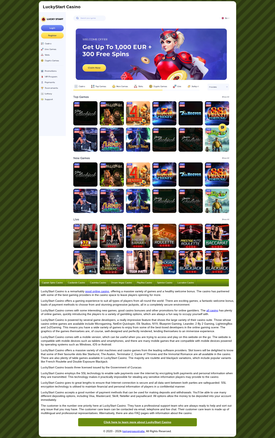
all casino (212, 310)
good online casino (97, 291)
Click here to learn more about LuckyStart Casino (137, 422)
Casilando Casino (76, 282)
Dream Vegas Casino (121, 282)
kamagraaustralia (133, 431)
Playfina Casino (144, 282)
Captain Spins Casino (52, 282)
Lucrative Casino (185, 282)
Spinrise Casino (164, 282)
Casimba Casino (98, 282)
